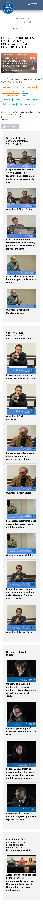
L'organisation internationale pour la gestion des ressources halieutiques (20, 456)
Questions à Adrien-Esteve (19, 632)
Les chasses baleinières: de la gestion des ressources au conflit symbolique (21, 524)
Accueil (4, 28)
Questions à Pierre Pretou (19, 209)
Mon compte (35, 3)
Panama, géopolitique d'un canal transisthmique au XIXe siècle (21, 731)
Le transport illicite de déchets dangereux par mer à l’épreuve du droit (21, 816)
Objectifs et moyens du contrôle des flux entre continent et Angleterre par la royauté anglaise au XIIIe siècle (21, 690)
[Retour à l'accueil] (8, 8)
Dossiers (14, 28)
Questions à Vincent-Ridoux (20, 555)
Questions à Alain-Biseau (19, 493)
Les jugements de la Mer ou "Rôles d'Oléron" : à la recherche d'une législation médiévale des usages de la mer (20, 175)
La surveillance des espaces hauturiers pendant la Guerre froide (21, 279)
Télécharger (11, 126)
